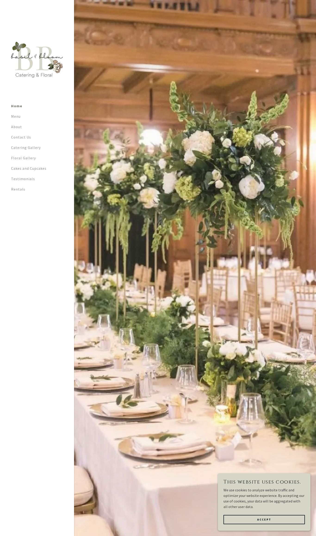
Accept (264, 519)
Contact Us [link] (21, 137)
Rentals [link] (18, 189)
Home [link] (16, 106)
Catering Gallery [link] (26, 147)
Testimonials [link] (23, 178)
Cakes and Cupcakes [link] (28, 168)
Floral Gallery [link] (23, 158)
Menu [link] (16, 116)
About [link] (16, 126)
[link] (37, 59)
